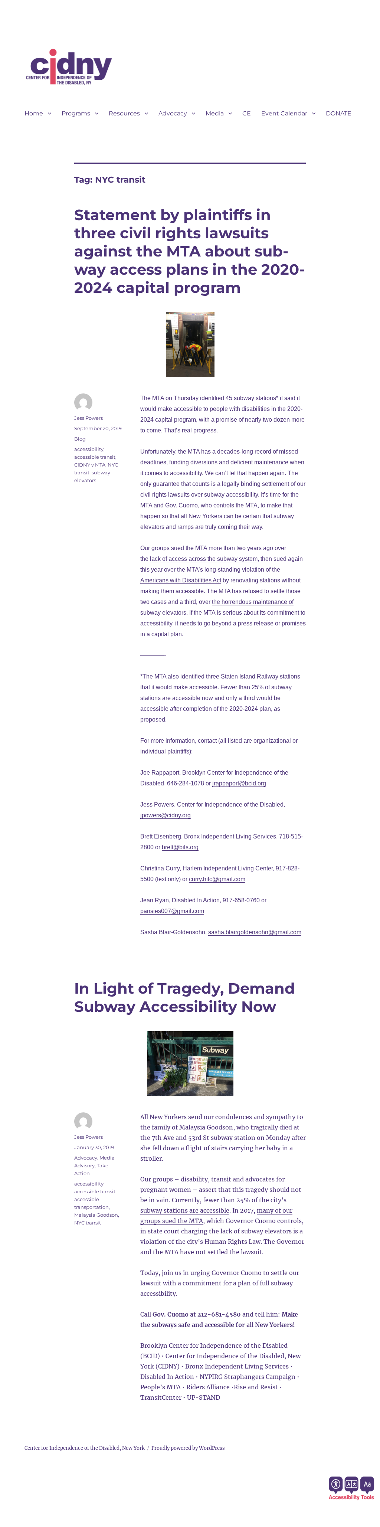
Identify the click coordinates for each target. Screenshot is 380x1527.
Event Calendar (284, 113)
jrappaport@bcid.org (239, 783)
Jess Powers (88, 418)
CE (246, 113)
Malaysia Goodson (96, 1215)
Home (33, 113)
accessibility (89, 449)
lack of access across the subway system (204, 559)
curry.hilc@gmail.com (217, 879)
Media (215, 113)
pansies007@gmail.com (172, 911)
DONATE (338, 113)
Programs (76, 113)
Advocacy (172, 113)
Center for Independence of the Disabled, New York (84, 1448)
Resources (124, 113)
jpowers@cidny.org (165, 815)
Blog (80, 439)
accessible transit (94, 457)
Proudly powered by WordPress (188, 1448)
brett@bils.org (180, 847)
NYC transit (87, 1223)
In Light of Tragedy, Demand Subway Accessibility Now (184, 997)
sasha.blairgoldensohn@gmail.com (254, 932)
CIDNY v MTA (89, 465)
